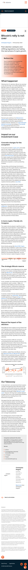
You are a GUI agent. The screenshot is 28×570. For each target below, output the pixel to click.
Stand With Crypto (19, 246)
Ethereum (3, 298)
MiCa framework (9, 155)
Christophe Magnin (6, 42)
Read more (19, 485)
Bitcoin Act (9, 272)
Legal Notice (12, 563)
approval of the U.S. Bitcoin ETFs (11, 353)
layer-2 (20, 297)
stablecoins (4, 206)
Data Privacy (4, 563)
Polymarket (15, 295)
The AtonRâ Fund (11, 30)
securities (18, 181)
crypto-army (16, 148)
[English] (6, 2)
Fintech (3, 30)
